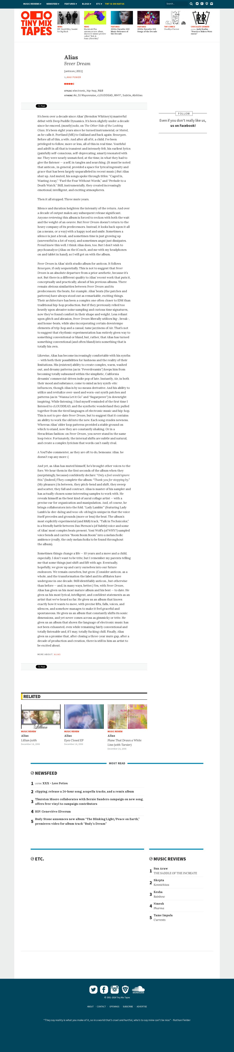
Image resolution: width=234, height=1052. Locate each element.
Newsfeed (52, 3)
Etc (98, 3)
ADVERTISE (142, 1006)
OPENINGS (114, 1006)
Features (69, 3)
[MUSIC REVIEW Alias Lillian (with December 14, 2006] (41, 716)
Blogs (85, 3)
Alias (57, 654)
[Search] (191, 3)
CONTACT (101, 1006)
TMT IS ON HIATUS (114, 3)
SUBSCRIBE (128, 1006)
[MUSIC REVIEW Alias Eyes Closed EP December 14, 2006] (84, 716)
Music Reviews (31, 3)
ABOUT (90, 1006)
